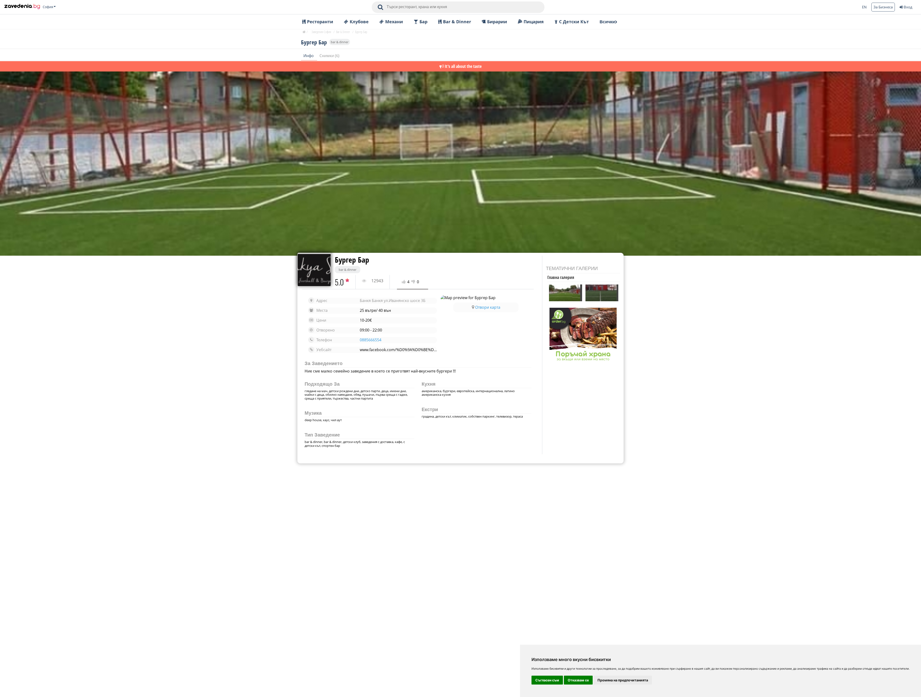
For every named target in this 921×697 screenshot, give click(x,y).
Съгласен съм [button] (547, 680)
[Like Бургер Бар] (404, 281)
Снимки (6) (329, 55)
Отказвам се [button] (578, 680)
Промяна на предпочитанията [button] (622, 680)
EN (864, 7)
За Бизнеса (883, 7)
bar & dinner (339, 42)
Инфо (309, 55)
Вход (908, 7)
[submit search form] (380, 7)
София (48, 7)
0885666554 (370, 340)
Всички (607, 21)
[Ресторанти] (22, 7)
